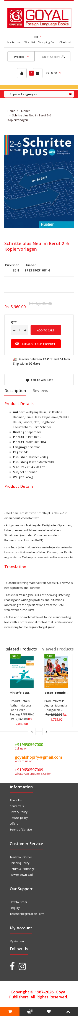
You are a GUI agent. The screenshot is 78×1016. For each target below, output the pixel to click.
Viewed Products (58, 649)
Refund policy (19, 818)
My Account (14, 42)
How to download (21, 875)
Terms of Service (21, 829)
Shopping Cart (47, 42)
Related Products (20, 649)
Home (11, 111)
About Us (16, 800)
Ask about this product (38, 344)
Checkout (65, 42)
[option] (39, 181)
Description (15, 390)
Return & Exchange (22, 869)
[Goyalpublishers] (39, 27)
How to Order (18, 902)
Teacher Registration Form (27, 914)
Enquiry (15, 908)
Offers (14, 824)
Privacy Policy (19, 812)
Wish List (29, 42)
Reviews (40, 390)
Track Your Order (21, 857)
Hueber (25, 111)
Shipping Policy (19, 863)
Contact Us (17, 806)
